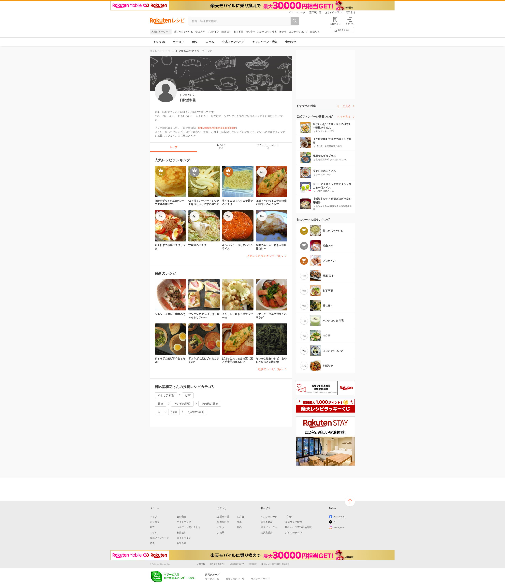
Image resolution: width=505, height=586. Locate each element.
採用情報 (253, 564)
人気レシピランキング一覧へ (265, 255)
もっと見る (344, 106)
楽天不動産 (267, 522)
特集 (152, 543)
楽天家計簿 (315, 12)
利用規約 (181, 532)
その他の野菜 (182, 403)
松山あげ (200, 31)
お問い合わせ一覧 (235, 579)
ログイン (349, 24)
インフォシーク (297, 12)
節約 (239, 527)
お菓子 (220, 532)
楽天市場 (350, 12)
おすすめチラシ (333, 12)
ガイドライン (184, 538)
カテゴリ (178, 41)
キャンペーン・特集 (264, 41)
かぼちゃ (315, 31)
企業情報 (201, 564)
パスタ (220, 527)
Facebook (339, 516)
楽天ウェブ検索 (293, 522)
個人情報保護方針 (217, 564)
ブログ (288, 516)
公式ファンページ (233, 41)
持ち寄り (250, 31)
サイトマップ (184, 522)
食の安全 (290, 41)
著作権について (237, 564)
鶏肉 (174, 412)
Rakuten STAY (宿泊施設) (298, 527)
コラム (210, 41)
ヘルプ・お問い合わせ (188, 527)
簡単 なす (226, 31)
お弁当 (240, 516)
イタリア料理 (166, 395)
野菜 (160, 403)
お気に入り (335, 24)
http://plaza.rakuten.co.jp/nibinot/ (217, 127)
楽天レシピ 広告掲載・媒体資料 (275, 564)
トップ (153, 516)
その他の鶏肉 (196, 412)
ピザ (188, 395)
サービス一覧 (212, 579)
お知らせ (181, 543)
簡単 (239, 522)
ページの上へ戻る (350, 501)
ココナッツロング (298, 31)
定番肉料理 (223, 516)
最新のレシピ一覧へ (270, 369)
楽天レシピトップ (160, 50)
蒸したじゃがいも (183, 31)
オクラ (282, 31)
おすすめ (159, 41)
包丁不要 (238, 31)
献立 (195, 41)
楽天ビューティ (269, 527)
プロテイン (213, 31)
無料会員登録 (343, 30)
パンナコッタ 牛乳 (267, 31)
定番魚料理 (223, 522)
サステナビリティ (260, 579)
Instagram (339, 527)
